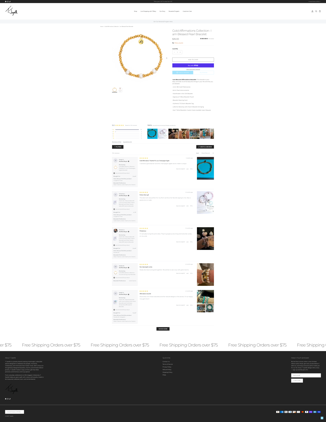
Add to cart (193, 59)
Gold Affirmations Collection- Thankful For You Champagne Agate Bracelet (127, 168)
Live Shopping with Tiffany (148, 11)
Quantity (175, 49)
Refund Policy (167, 369)
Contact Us (166, 361)
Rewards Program (174, 11)
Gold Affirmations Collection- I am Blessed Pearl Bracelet (119, 26)
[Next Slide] (212, 134)
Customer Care (187, 11)
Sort (197, 153)
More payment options (193, 69)
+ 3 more (209, 310)
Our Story (162, 11)
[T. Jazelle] (11, 11)
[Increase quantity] (180, 52)
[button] (127, 129)
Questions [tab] (127, 142)
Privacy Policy (167, 367)
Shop (135, 11)
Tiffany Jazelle (178, 43)
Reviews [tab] (116, 142)
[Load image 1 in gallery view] (140, 57)
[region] (180, 134)
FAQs (164, 375)
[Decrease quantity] (173, 52)
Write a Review (207, 147)
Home (101, 26)
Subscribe (297, 380)
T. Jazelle (11, 416)
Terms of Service (168, 364)
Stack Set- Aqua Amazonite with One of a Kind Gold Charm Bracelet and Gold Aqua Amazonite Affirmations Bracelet (127, 303)
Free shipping (158, 1)
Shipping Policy (167, 372)
